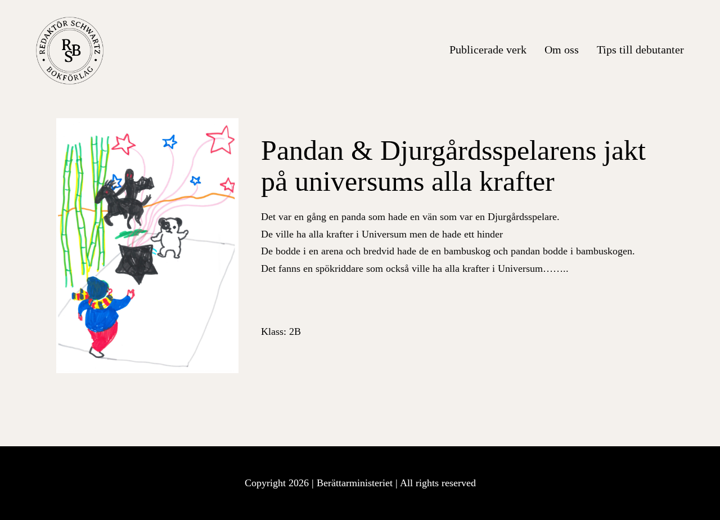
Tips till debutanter (640, 49)
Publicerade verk (487, 49)
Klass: (281, 331)
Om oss (561, 49)
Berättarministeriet (356, 482)
